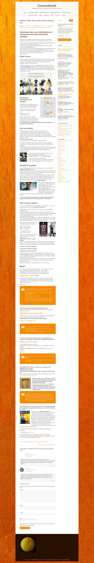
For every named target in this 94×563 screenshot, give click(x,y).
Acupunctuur (60, 145)
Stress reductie (48, 27)
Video (52, 15)
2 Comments (32, 29)
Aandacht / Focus (39, 25)
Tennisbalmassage (61, 178)
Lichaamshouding (34, 27)
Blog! (40, 15)
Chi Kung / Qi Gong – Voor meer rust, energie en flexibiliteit (65, 129)
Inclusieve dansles (61, 160)
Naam (21, 505)
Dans (59, 151)
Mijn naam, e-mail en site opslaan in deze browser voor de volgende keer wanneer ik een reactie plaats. (37, 524)
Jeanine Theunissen (26, 25)
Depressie (22, 27)
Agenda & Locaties (66, 12)
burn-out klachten (49, 25)
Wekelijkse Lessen (44, 12)
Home (24, 12)
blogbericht (45, 384)
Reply (53, 465)
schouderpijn (60, 175)
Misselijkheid (60, 165)
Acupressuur (60, 143)
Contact (63, 15)
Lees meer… (60, 59)
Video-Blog (46, 15)
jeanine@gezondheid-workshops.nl (28, 375)
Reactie (22, 489)
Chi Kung (60, 148)
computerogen (61, 150)
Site (21, 518)
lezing (44, 408)
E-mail (22, 512)
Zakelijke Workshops (33, 12)
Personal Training (33, 15)
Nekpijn (59, 166)
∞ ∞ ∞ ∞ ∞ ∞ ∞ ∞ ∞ (63, 51)
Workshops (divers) (55, 12)
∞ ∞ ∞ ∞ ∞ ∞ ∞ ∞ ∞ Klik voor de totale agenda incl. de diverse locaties (65, 49)
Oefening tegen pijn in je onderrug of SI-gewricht (33, 441)
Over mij (58, 15)
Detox (59, 155)
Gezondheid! (47, 6)
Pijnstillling (60, 171)
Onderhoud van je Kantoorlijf (64, 170)
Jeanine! (32, 432)
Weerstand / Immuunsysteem (64, 181)
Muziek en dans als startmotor (47, 444)
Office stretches (61, 168)
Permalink (29, 456)
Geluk (27, 27)
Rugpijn (41, 27)
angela (28, 468)
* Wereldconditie (62, 53)
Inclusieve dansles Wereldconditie (65, 131)
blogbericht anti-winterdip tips (27, 180)
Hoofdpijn (60, 158)
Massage (59, 163)
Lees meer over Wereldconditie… (28, 320)
